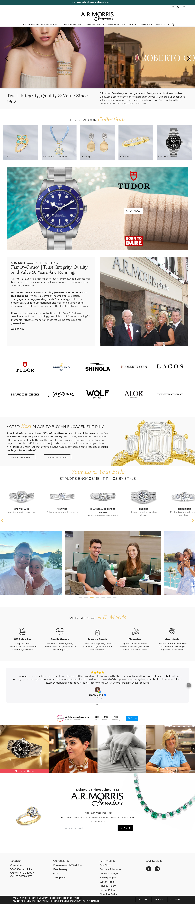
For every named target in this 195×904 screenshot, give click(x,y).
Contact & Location (111, 869)
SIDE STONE (122, 509)
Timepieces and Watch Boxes (105, 24)
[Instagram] (157, 868)
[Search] (172, 24)
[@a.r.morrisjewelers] (60, 718)
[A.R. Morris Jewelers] (97, 16)
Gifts (56, 873)
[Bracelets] (135, 142)
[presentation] (6, 58)
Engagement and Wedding (41, 24)
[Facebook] (148, 868)
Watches (163, 156)
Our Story (17, 329)
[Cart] (184, 7)
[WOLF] (97, 394)
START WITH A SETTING (21, 457)
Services (146, 24)
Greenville (16, 865)
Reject (159, 899)
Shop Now (133, 210)
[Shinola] (97, 366)
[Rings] (20, 142)
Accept (142, 899)
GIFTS (132, 24)
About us (162, 24)
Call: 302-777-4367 (21, 876)
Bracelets (125, 156)
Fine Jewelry (72, 24)
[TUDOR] (25, 366)
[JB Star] (61, 394)
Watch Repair (107, 881)
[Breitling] (61, 366)
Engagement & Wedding (67, 865)
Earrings (86, 156)
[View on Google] (97, 689)
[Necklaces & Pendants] (59, 142)
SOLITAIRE (162, 509)
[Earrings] (97, 142)
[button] (80, 598)
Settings (174, 899)
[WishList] (172, 7)
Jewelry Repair (108, 877)
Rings (8, 156)
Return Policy (107, 890)
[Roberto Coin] (134, 366)
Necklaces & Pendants (56, 156)
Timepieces (60, 877)
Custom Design (109, 873)
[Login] (178, 7)
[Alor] (134, 394)
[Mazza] (170, 394)
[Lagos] (170, 366)
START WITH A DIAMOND (57, 457)
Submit (125, 828)
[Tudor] (97, 208)
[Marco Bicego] (25, 394)
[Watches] (174, 142)
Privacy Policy (108, 886)
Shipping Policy (108, 894)
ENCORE (81, 509)
